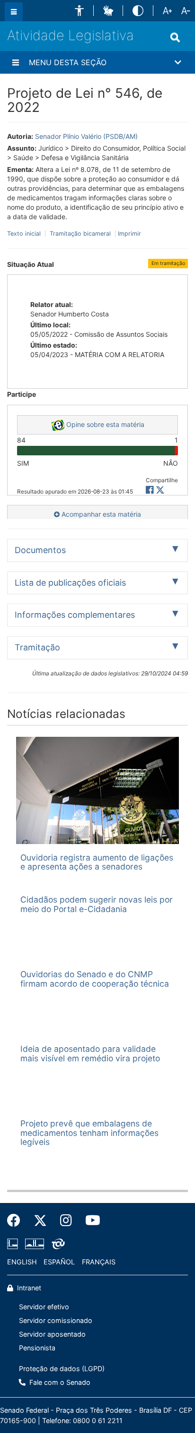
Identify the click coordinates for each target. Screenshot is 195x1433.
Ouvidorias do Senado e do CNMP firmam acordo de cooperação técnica (94, 978)
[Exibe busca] (175, 37)
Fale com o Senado (58, 1382)
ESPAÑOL (59, 1262)
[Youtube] (89, 1220)
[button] (79, 10)
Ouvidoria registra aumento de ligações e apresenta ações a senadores (96, 862)
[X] (160, 490)
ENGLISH (22, 1262)
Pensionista (37, 1348)
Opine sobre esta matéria (104, 424)
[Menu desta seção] (15, 62)
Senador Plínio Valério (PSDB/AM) (86, 136)
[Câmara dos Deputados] (14, 1243)
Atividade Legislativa (70, 35)
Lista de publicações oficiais (70, 583)
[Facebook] (17, 1220)
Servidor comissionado (55, 1320)
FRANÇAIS (98, 1262)
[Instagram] (66, 1220)
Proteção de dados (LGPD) (62, 1369)
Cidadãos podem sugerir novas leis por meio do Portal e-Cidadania (96, 904)
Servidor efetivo (44, 1307)
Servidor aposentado (52, 1334)
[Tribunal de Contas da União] (56, 1243)
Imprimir (129, 233)
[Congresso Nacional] (34, 1243)
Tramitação (37, 647)
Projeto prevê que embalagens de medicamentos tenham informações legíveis (89, 1132)
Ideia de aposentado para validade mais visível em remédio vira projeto (90, 1053)
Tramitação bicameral (80, 233)
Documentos (40, 550)
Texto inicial (25, 233)
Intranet (28, 1288)
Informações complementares (75, 615)
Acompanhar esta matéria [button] (100, 514)
